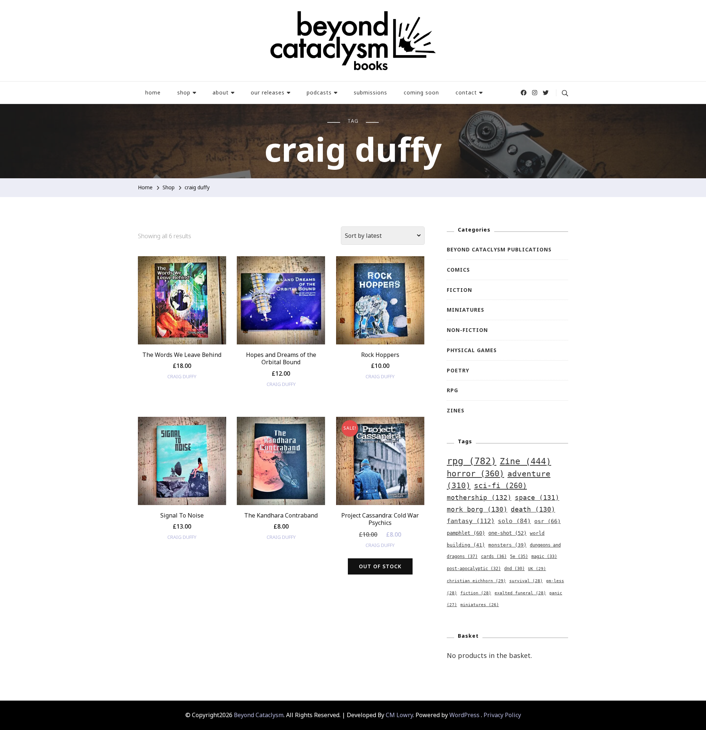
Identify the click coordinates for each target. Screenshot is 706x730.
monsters (507, 545)
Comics (458, 269)
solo (514, 521)
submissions (370, 92)
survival (526, 581)
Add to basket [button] (181, 306)
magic (544, 556)
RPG (452, 390)
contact (466, 92)
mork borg (477, 509)
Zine (525, 461)
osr (547, 521)
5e (519, 556)
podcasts (319, 92)
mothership (479, 497)
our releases (268, 92)
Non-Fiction (467, 329)
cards (494, 556)
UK (537, 568)
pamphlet (466, 533)
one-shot (507, 533)
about (221, 92)
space (537, 497)
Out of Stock (380, 566)
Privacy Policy (502, 715)
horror (475, 473)
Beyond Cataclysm (259, 715)
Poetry (458, 370)
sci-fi (500, 485)
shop (183, 92)
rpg (471, 461)
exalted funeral (520, 593)
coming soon (421, 92)
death (533, 509)
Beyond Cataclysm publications (499, 249)
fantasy (471, 521)
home (153, 92)
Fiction (459, 289)
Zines (455, 410)
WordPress (464, 715)
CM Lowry (399, 715)
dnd (514, 568)
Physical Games (472, 350)
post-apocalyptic (474, 568)
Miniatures (465, 309)
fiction (475, 593)
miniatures (479, 604)
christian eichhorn (476, 580)
